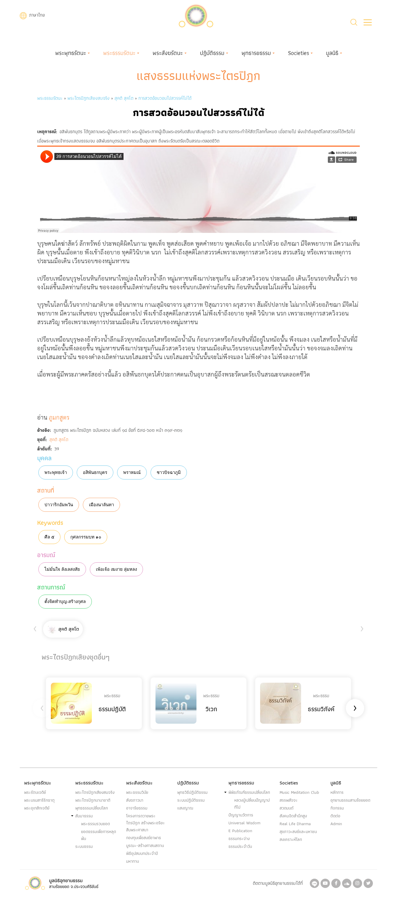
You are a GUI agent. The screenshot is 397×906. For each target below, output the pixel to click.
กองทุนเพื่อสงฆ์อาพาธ (143, 837)
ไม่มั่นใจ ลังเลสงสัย (62, 569)
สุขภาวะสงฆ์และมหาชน (298, 831)
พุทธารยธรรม (256, 53)
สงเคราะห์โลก (291, 839)
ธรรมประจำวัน (240, 846)
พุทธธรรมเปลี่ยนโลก (91, 808)
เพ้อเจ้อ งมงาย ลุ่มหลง (116, 569)
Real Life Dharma (295, 823)
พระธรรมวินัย (137, 792)
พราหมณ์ (132, 472)
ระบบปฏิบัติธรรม (191, 800)
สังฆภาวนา (134, 800)
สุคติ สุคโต (124, 98)
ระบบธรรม (84, 846)
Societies (298, 53)
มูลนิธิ (332, 53)
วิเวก (211, 709)
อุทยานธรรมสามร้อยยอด (350, 800)
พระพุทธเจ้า (55, 472)
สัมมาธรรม (84, 815)
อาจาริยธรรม (136, 808)
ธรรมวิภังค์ (321, 709)
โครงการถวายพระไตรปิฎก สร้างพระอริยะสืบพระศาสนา (145, 822)
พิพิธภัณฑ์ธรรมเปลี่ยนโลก (249, 792)
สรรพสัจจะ (289, 800)
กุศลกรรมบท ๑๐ (85, 537)
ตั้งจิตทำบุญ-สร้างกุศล (65, 601)
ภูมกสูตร (59, 417)
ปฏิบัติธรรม (212, 53)
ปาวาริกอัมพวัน (58, 504)
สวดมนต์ (287, 808)
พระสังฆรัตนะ (168, 53)
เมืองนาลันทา (101, 504)
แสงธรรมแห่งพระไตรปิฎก (198, 75)
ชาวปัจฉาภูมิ (169, 472)
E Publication (240, 830)
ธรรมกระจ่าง (239, 838)
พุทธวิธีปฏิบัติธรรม (192, 792)
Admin (336, 823)
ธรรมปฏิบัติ (112, 709)
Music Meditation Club (299, 792)
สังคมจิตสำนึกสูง (293, 815)
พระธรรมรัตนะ (119, 53)
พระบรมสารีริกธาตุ (39, 800)
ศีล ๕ (49, 537)
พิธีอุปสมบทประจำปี (142, 853)
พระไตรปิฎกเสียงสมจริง (89, 98)
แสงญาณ (185, 808)
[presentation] (35, 627)
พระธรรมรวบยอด (95, 823)
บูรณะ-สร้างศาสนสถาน (145, 845)
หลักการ (337, 792)
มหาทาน (132, 861)
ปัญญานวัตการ (240, 815)
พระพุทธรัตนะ (70, 53)
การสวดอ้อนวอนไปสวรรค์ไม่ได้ (165, 98)
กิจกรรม (337, 808)
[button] (368, 22)
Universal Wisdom (244, 822)
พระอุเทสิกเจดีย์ (36, 808)
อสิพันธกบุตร (95, 472)
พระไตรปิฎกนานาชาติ (92, 800)
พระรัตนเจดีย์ (35, 792)
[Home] (196, 15)
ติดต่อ (335, 815)
